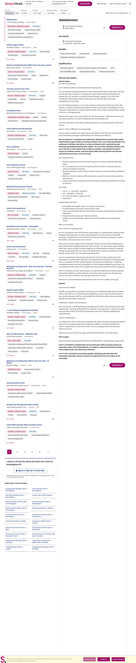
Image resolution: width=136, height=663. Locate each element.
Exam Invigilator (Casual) (16, 165)
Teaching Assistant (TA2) (15, 383)
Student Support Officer (15, 45)
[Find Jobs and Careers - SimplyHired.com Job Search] (14, 3)
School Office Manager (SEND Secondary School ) (24, 425)
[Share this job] (104, 28)
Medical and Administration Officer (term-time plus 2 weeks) (29, 65)
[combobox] (36, 3)
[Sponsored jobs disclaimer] (130, 13)
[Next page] (48, 452)
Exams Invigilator (13, 147)
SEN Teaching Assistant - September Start (22, 334)
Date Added (63, 10)
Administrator (12, 20)
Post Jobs (103, 4)
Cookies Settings (89, 659)
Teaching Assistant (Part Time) (18, 89)
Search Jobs (85, 4)
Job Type (35, 10)
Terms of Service (42, 475)
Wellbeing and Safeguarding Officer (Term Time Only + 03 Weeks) (28, 362)
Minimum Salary (52, 10)
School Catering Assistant (16, 208)
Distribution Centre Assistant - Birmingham (22, 226)
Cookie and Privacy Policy (17, 477)
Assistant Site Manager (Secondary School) (22, 405)
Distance (23, 10)
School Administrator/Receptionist (19, 129)
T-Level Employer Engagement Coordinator (22, 310)
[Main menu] (130, 4)
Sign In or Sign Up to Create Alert (31, 470)
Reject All (103, 659)
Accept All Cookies (118, 659)
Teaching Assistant (14, 111)
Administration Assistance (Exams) (19, 187)
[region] (68, 659)
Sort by (7, 10)
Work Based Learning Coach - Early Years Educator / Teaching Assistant (29, 267)
